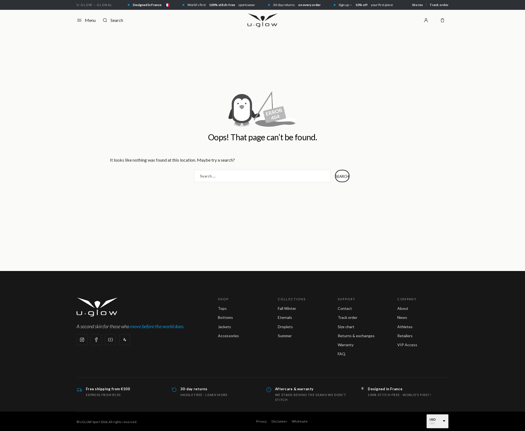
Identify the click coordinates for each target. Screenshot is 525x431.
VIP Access (407, 344)
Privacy (261, 421)
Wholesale (300, 421)
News (402, 317)
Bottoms (225, 317)
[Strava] (124, 339)
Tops (222, 308)
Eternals (285, 317)
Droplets (285, 326)
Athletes (405, 326)
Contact (345, 308)
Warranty (346, 344)
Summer (285, 335)
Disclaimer (279, 421)
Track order (439, 5)
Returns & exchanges (356, 335)
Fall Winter (287, 308)
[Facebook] (96, 339)
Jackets (224, 326)
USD (433, 419)
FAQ (341, 353)
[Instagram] (82, 339)
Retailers (405, 335)
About (402, 308)
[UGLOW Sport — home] (262, 20)
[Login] (426, 20)
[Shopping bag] (442, 20)
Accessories (228, 335)
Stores (417, 5)
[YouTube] (110, 339)
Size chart (346, 326)
